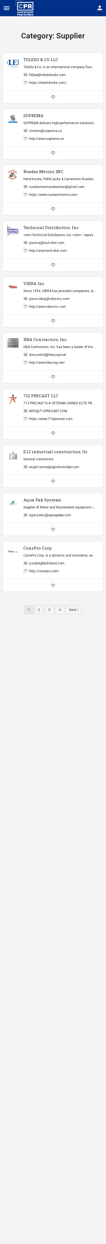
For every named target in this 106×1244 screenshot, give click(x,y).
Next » (74, 610)
